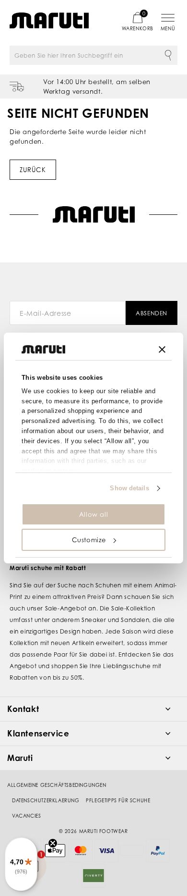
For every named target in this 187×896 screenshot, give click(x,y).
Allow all (93, 514)
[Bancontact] (132, 850)
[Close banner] (162, 349)
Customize (89, 540)
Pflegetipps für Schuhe (118, 800)
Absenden (151, 313)
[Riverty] (93, 875)
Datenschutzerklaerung (46, 800)
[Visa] (106, 850)
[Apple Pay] (55, 850)
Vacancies (26, 816)
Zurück (33, 170)
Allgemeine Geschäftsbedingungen (56, 785)
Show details (129, 488)
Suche (167, 55)
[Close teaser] (53, 843)
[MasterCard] (81, 850)
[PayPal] (158, 850)
